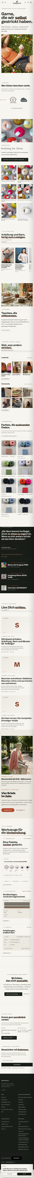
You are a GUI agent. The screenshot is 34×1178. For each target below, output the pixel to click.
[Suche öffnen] (5, 2)
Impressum (20, 1131)
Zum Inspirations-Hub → (7, 350)
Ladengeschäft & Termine (7, 1126)
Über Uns (3, 1129)
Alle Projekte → (5, 378)
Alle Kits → (4, 242)
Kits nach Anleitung (5, 1104)
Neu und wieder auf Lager (7, 1109)
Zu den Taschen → (5, 330)
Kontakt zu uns (4, 1124)
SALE (2, 1112)
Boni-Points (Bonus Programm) (25, 1097)
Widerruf (17, 1158)
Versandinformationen (23, 1142)
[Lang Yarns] (12, 100)
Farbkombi (20, 1102)
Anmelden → (26, 994)
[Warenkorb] (31, 2)
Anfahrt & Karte (8, 1037)
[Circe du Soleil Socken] (6, 403)
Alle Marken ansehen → (17, 108)
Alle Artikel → (5, 610)
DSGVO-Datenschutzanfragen (24, 1129)
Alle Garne (3, 1097)
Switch (24, 1174)
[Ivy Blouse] (6, 392)
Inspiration (20, 1099)
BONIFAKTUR (5, 1080)
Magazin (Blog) (21, 1107)
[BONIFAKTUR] (17, 2)
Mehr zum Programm (12, 994)
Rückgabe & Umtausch (23, 1149)
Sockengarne (4, 1099)
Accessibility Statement (23, 1121)
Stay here (9, 1174)
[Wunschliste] (28, 2)
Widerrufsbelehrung (22, 1144)
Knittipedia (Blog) (22, 1109)
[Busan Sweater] (28, 403)
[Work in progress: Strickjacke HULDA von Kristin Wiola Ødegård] (17, 392)
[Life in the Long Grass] (23, 100)
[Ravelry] (6, 1090)
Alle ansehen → (5, 410)
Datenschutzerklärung (23, 1126)
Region (3, 1162)
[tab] (28, 71)
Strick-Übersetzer (22, 1114)
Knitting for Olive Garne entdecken (13, 159)
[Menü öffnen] (2, 2)
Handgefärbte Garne (6, 1102)
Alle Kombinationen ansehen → (9, 436)
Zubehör (3, 1107)
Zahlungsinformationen (23, 1147)
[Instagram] (2, 1090)
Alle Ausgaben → (20, 810)
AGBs (19, 1124)
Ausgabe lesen (8, 810)
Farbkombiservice (5, 1121)
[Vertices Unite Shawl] (17, 403)
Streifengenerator (22, 1112)
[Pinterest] (4, 1090)
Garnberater (21, 1104)
